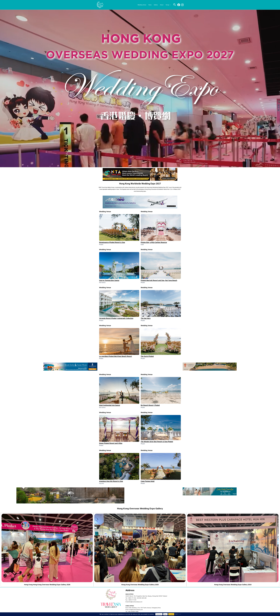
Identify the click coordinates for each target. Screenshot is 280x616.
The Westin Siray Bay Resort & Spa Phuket (157, 441)
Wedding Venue (142, 5)
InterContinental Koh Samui (109, 405)
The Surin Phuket (147, 356)
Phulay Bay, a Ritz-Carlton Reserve (154, 242)
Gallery (156, 5)
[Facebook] (178, 4)
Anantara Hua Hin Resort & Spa (111, 481)
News (150, 5)
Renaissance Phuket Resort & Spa (112, 242)
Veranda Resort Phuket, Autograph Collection (116, 318)
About (161, 5)
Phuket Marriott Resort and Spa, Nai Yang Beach (159, 280)
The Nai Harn (145, 318)
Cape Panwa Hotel (147, 481)
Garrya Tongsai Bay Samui (109, 280)
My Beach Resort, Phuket (150, 405)
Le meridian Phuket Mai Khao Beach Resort (115, 356)
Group (167, 5)
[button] (170, 5)
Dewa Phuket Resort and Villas (110, 443)
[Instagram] (182, 4)
